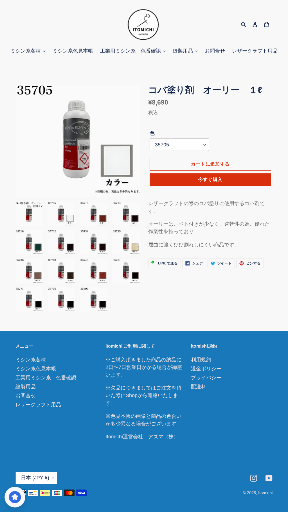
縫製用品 (25, 386)
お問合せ (25, 395)
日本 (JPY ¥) (35, 478)
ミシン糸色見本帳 (35, 368)
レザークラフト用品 (38, 404)
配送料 (198, 386)
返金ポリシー (206, 368)
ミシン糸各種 (30, 360)
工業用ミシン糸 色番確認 (45, 377)
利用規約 (201, 360)
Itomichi (265, 492)
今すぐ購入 (210, 179)
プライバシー (206, 377)
